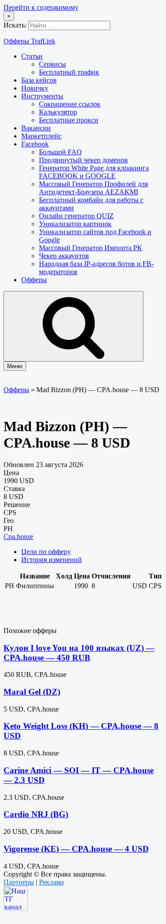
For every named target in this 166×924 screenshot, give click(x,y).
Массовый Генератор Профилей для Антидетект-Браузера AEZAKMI (93, 188)
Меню (15, 366)
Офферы (34, 279)
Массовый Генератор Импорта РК (90, 248)
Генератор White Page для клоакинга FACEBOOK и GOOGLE (94, 172)
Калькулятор (58, 112)
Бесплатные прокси (68, 120)
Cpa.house (18, 536)
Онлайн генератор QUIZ (76, 216)
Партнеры (19, 882)
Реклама (51, 882)
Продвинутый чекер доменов (83, 160)
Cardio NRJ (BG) (36, 814)
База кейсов (39, 80)
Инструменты (42, 96)
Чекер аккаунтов (64, 256)
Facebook (35, 144)
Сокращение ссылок (69, 104)
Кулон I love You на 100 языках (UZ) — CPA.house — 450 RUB (79, 652)
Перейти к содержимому (41, 7)
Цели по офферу (46, 551)
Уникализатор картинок (75, 224)
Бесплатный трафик (69, 72)
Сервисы (52, 64)
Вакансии (36, 128)
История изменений (51, 559)
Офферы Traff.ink (29, 41)
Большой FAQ (60, 152)
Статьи (31, 56)
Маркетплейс (41, 136)
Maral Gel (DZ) (32, 691)
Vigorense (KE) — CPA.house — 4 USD (76, 848)
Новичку (34, 88)
